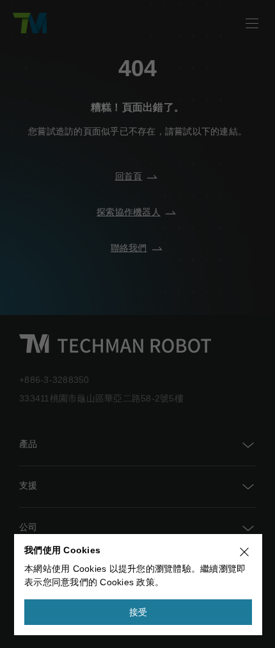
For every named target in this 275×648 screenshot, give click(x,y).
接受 (138, 612)
